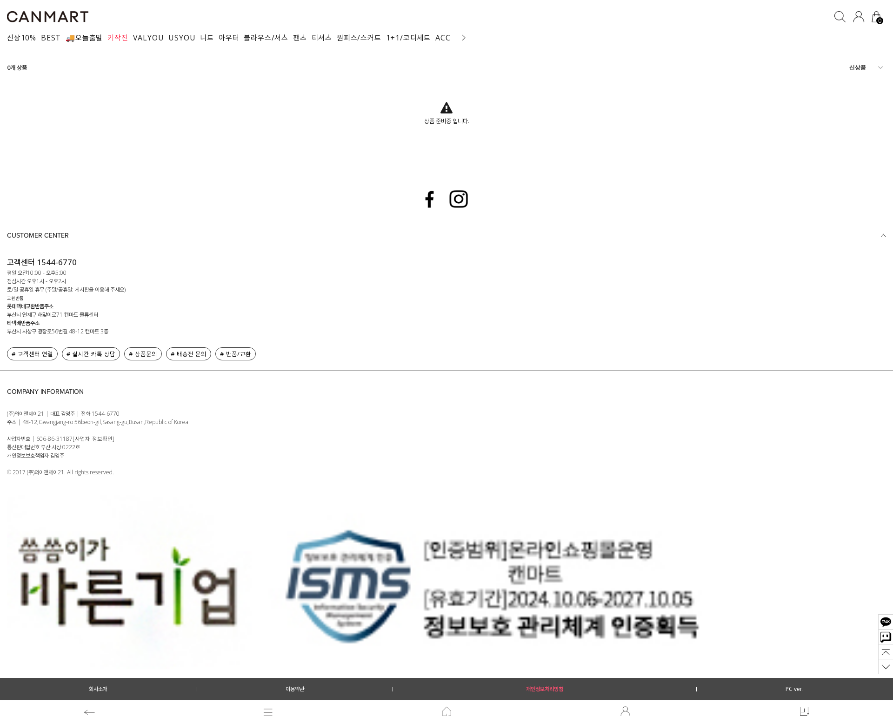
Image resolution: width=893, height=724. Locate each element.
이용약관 (295, 689)
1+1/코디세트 (408, 38)
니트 (207, 38)
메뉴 (268, 712)
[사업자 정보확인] (94, 439)
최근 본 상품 (803, 712)
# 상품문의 (143, 354)
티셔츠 (322, 38)
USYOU (181, 38)
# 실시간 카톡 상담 (91, 354)
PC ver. (795, 689)
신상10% (21, 38)
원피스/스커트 (359, 38)
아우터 (229, 38)
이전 (89, 712)
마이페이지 (625, 712)
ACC (442, 38)
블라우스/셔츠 (266, 38)
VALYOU (148, 38)
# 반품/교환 (235, 354)
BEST (51, 38)
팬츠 (300, 38)
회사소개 (98, 689)
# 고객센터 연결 (32, 354)
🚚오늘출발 (84, 38)
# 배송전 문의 (189, 354)
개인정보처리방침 (544, 689)
